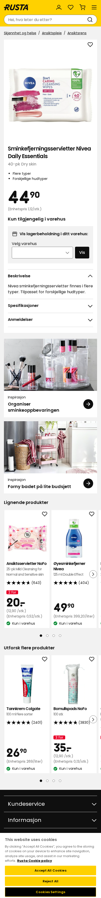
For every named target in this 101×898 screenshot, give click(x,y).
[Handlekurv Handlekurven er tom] (82, 7)
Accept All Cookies (50, 870)
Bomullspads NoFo (70, 711)
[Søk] (91, 19)
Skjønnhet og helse (20, 33)
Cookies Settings (50, 892)
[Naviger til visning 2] (47, 635)
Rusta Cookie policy (34, 860)
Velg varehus (24, 243)
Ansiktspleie (52, 33)
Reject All (50, 881)
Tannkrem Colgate (23, 711)
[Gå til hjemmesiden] (16, 7)
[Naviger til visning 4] (60, 635)
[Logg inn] (59, 7)
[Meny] (94, 7)
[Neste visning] (93, 574)
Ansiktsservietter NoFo (26, 569)
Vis (82, 252)
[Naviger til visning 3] (53, 635)
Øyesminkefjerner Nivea (69, 569)
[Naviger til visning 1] (41, 635)
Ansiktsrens (77, 33)
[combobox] (45, 19)
